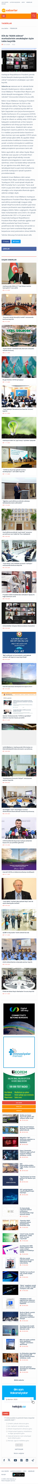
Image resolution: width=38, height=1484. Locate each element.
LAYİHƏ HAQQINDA (15, 2)
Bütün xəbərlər (19, 1380)
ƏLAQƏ (3, 4)
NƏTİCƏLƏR (19, 1449)
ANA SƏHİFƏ (5, 2)
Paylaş (6, 241)
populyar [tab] (19, 1106)
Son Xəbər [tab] (19, 1102)
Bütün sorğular (19, 1453)
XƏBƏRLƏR (29, 2)
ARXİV (23, 2)
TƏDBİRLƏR (13, 28)
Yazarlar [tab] (19, 1110)
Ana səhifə (5, 28)
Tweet (17, 241)
